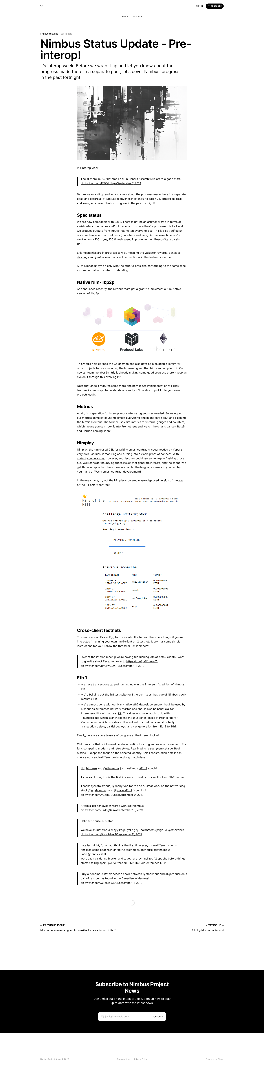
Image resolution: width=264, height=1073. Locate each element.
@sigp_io (161, 830)
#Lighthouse (89, 768)
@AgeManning (97, 790)
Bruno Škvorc (50, 34)
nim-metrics (133, 422)
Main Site (137, 16)
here (132, 235)
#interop (114, 805)
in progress (109, 252)
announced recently (94, 289)
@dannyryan (120, 786)
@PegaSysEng (126, 830)
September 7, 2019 (129, 183)
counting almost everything (122, 417)
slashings (83, 257)
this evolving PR (110, 377)
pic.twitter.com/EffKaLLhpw (99, 183)
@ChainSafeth (145, 830)
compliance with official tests (101, 235)
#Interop (111, 178)
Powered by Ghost (215, 1059)
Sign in (199, 6)
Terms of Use (123, 1059)
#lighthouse (173, 874)
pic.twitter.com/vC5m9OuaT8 (100, 794)
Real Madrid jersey (142, 748)
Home (125, 16)
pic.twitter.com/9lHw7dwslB (99, 834)
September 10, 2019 (130, 810)
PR (80, 243)
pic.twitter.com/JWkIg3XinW (99, 810)
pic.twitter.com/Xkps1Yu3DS (99, 882)
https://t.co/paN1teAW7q (142, 661)
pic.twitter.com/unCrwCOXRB (100, 665)
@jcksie (119, 790)
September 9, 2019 (131, 794)
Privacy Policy (140, 1059)
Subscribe (216, 6)
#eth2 (162, 657)
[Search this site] (41, 6)
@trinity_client (97, 854)
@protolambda (100, 786)
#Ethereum (93, 178)
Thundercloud (90, 717)
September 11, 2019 (131, 665)
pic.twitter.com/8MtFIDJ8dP (126, 863)
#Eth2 (143, 768)
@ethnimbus (111, 768)
